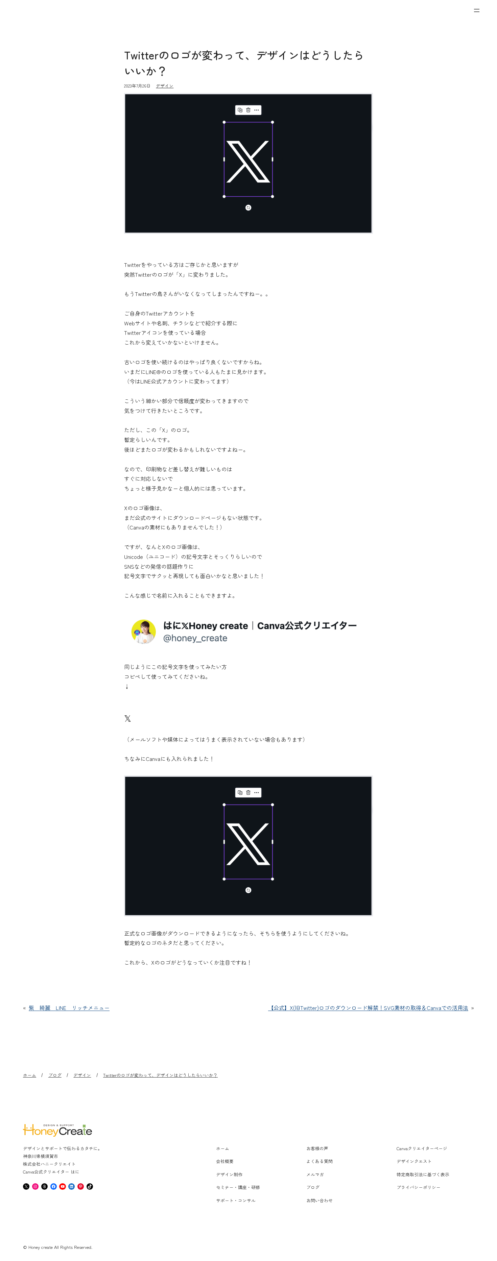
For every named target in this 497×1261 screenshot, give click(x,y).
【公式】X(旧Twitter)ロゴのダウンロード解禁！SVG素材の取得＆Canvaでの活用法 (368, 1008)
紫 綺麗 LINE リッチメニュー (69, 1008)
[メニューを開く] (477, 10)
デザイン (164, 85)
